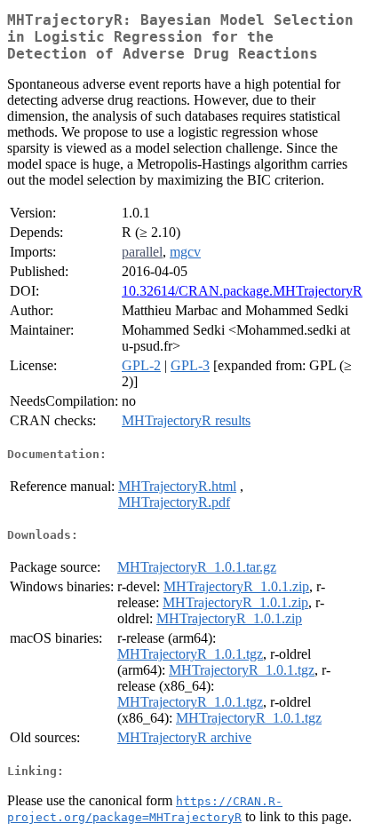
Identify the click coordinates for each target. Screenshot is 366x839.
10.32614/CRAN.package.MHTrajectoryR (242, 290)
